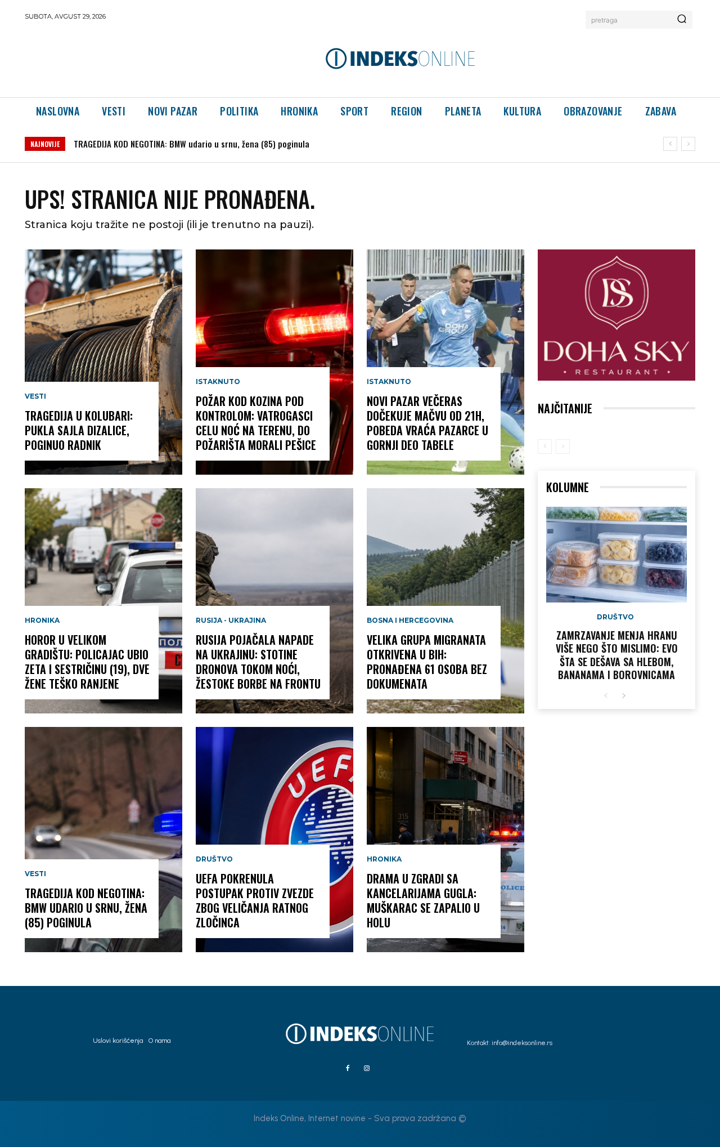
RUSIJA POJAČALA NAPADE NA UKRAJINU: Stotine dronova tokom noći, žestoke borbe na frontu (258, 661)
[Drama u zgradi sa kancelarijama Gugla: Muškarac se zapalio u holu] (445, 839)
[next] (688, 144)
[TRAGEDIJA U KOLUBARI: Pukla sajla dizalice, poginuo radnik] (103, 362)
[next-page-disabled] (563, 446)
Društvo (214, 859)
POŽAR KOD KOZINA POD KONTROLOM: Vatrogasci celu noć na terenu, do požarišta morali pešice (246, 143)
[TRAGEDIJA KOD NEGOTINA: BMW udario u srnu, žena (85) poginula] (103, 839)
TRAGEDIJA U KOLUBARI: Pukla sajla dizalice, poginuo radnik (79, 430)
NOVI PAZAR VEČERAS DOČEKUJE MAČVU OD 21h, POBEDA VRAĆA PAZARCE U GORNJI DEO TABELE (427, 422)
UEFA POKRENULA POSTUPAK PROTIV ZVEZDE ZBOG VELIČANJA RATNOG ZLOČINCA (255, 900)
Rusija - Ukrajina (231, 620)
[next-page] (623, 696)
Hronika (42, 620)
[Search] (681, 20)
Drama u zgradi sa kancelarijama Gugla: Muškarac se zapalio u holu (423, 900)
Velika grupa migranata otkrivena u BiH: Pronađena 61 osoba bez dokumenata (427, 661)
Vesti (35, 396)
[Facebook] (347, 1068)
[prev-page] (545, 446)
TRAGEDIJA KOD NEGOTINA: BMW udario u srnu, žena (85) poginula (86, 908)
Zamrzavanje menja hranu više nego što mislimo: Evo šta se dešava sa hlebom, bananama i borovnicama (617, 655)
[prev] (670, 144)
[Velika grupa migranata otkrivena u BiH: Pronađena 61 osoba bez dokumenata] (445, 600)
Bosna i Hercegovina (410, 620)
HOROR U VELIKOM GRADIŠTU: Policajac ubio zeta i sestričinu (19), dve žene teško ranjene (87, 661)
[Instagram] (367, 1068)
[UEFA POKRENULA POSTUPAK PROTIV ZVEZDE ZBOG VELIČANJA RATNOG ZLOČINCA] (274, 839)
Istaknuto (218, 381)
